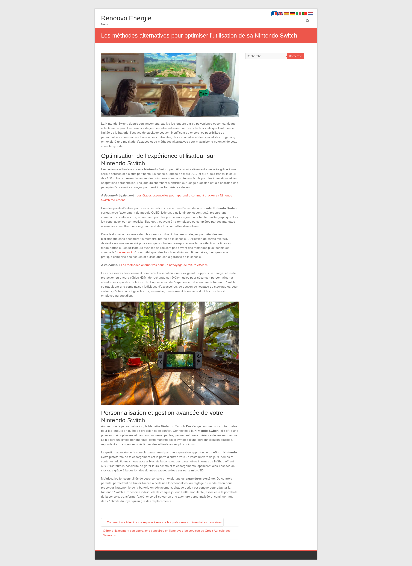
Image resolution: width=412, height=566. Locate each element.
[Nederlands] (310, 13)
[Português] (304, 13)
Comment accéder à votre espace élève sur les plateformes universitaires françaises (162, 522)
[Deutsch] (292, 13)
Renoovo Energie (126, 18)
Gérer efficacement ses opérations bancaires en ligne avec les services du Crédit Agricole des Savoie (166, 533)
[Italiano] (298, 13)
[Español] (286, 13)
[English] (280, 13)
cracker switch (125, 252)
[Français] (274, 13)
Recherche (295, 56)
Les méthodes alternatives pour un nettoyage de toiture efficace (164, 265)
